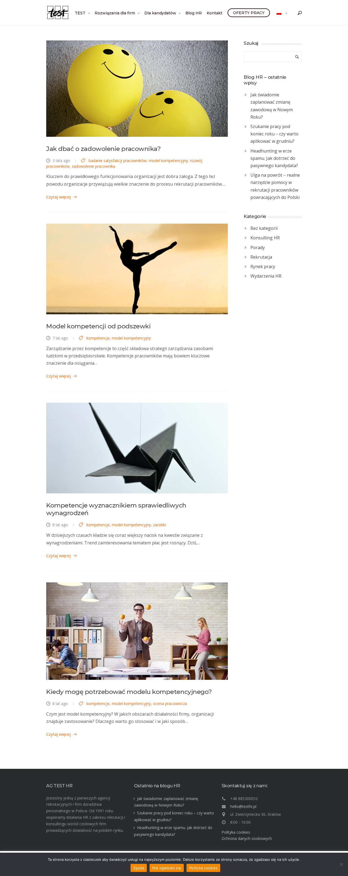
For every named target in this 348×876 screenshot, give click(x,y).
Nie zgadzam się (166, 868)
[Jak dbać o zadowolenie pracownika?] (137, 88)
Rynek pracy (262, 266)
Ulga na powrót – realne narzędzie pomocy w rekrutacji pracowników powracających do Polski (275, 186)
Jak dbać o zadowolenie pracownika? (103, 149)
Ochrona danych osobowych (247, 838)
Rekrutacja (261, 257)
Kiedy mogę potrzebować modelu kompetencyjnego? (129, 692)
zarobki (159, 524)
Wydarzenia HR (265, 276)
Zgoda (138, 868)
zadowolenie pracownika (93, 166)
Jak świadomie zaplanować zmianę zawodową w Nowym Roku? (271, 106)
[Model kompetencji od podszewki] (137, 269)
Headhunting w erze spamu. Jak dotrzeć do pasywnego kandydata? (274, 158)
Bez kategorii (264, 228)
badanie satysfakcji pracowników (118, 160)
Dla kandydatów (160, 13)
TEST (80, 13)
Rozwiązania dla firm (115, 13)
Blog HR (193, 13)
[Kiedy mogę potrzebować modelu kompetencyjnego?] (137, 631)
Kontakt (214, 13)
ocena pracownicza (170, 703)
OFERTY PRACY (249, 12)
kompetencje (98, 338)
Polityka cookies (236, 832)
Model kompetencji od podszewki (98, 326)
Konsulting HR (265, 238)
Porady (257, 247)
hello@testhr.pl (243, 806)
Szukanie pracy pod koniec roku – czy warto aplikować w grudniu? (274, 133)
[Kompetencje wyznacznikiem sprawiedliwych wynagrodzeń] (137, 448)
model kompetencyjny (168, 160)
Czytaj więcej (58, 196)
